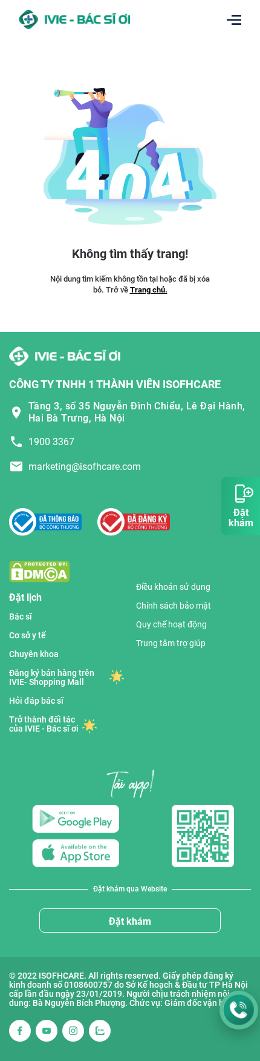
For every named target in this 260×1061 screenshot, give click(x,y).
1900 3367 (51, 442)
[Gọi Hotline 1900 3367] (238, 1010)
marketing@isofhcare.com (84, 466)
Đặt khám (130, 921)
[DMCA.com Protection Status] (39, 571)
